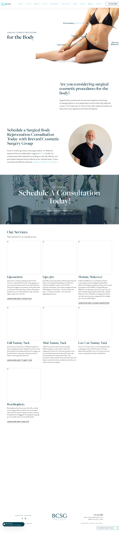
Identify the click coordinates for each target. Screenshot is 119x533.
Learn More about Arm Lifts (18, 422)
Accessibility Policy (84, 523)
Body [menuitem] (44, 4)
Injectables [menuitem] (54, 4)
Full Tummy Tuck (18, 343)
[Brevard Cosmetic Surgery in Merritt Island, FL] (6, 5)
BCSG (41, 153)
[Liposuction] (80, 45)
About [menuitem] (21, 4)
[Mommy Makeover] (95, 43)
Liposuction (14, 277)
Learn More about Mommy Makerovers (93, 303)
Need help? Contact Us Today (105, 528)
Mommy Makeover (90, 277)
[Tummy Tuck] (92, 37)
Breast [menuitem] (36, 4)
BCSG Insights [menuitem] (91, 3)
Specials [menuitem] (99, 4)
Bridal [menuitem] (75, 4)
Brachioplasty (16, 404)
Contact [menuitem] (83, 4)
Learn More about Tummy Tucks (19, 360)
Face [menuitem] (28, 4)
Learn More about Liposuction (19, 299)
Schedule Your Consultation (59, 210)
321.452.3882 (98, 515)
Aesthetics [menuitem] (65, 4)
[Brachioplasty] (87, 23)
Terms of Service (99, 523)
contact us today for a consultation (45, 162)
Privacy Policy (92, 523)
